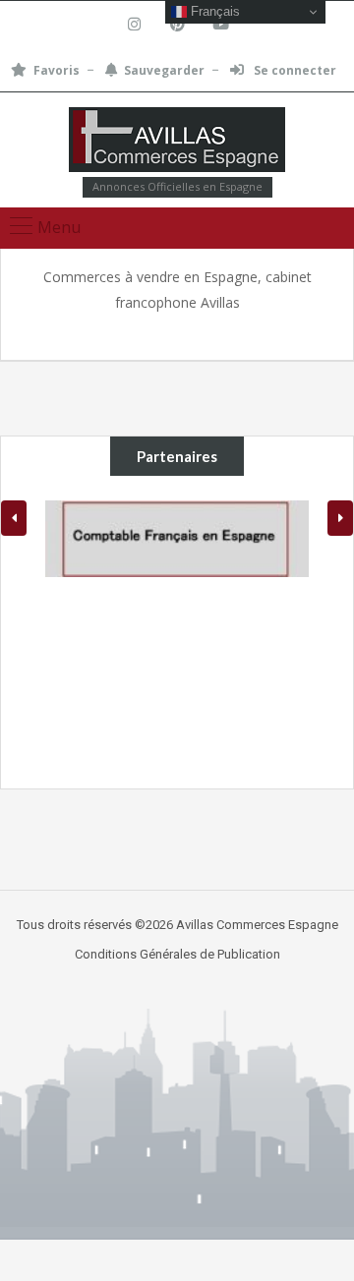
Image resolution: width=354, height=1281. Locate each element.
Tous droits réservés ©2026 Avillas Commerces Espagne (177, 924)
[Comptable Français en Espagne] (177, 538)
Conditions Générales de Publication (177, 954)
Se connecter (293, 70)
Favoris (56, 70)
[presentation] (14, 518)
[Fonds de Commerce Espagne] (177, 142)
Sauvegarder (164, 70)
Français (213, 11)
